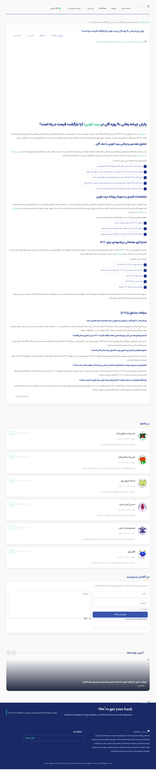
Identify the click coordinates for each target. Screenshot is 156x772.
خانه (148, 22)
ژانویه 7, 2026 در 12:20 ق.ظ (126, 534)
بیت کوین (92, 124)
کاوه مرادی (17, 35)
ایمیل (142, 603)
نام (143, 594)
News (142, 22)
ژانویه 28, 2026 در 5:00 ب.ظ (126, 557)
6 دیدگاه (42, 36)
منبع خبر (120, 254)
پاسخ (12, 433)
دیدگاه (85, 594)
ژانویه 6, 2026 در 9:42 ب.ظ (126, 510)
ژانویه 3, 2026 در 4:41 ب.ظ (126, 463)
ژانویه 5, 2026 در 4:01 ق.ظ (127, 486)
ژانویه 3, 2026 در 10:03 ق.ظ (126, 439)
